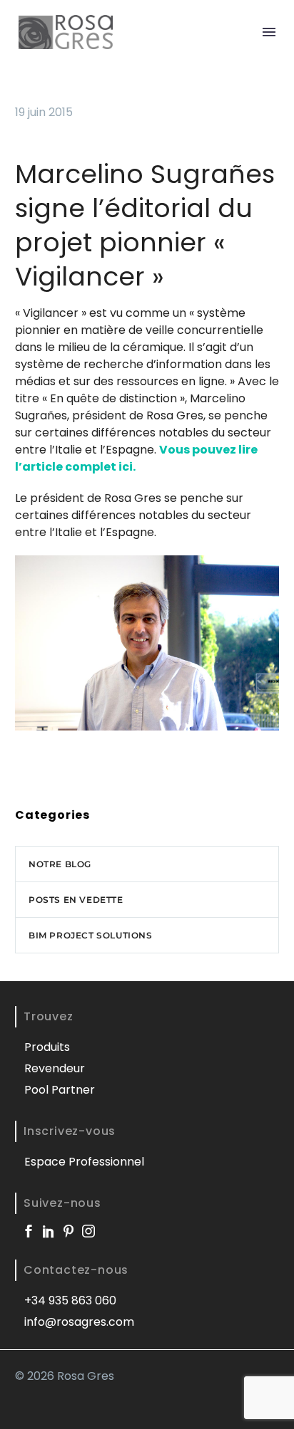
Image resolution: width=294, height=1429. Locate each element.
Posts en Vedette (76, 899)
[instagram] (88, 1231)
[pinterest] (68, 1231)
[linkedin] (48, 1231)
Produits (47, 1047)
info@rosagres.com (79, 1322)
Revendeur (54, 1068)
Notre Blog (60, 864)
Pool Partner (59, 1090)
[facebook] (28, 1231)
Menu (269, 32)
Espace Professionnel (84, 1161)
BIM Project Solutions (91, 935)
